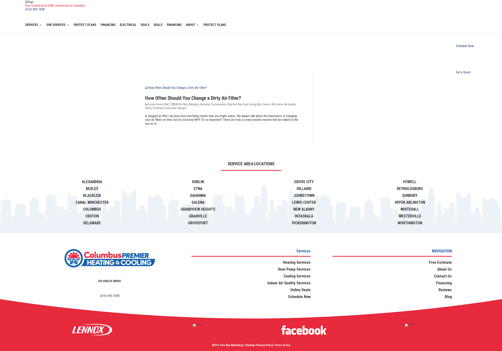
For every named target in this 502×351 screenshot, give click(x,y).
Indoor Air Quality (285, 104)
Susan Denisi (155, 104)
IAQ (273, 104)
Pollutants (158, 108)
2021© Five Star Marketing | (228, 345)
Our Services (55, 25)
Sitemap (250, 345)
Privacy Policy (264, 345)
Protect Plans (85, 25)
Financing (108, 25)
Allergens (194, 104)
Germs (266, 104)
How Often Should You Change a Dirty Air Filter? (193, 98)
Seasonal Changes (176, 108)
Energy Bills (255, 104)
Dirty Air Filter (234, 104)
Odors (148, 108)
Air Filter (183, 104)
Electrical (128, 25)
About (190, 25)
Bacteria (204, 104)
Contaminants (218, 104)
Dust (245, 104)
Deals (145, 25)
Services (31, 25)
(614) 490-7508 (35, 9)
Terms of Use (282, 345)
